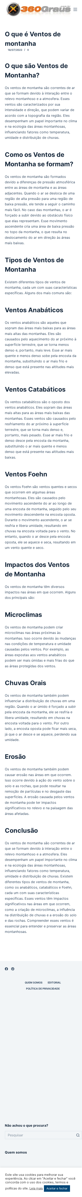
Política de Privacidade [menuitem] (43, 988)
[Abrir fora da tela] (75, 9)
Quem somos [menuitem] (33, 982)
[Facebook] (6, 968)
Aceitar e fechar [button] (56, 1188)
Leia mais (36, 1188)
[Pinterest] (12, 968)
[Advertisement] (41, 1071)
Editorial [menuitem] (54, 982)
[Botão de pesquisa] (78, 1135)
